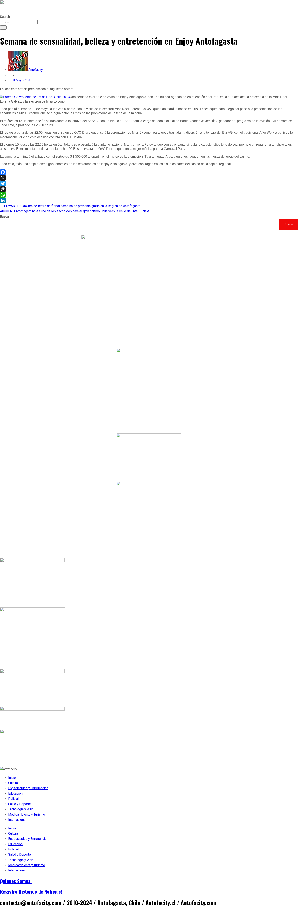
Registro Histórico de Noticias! (31, 891)
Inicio (12, 778)
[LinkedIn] (149, 200)
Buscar (5, 216)
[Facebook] (149, 172)
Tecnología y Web (20, 809)
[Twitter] (149, 183)
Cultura (13, 783)
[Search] (3, 27)
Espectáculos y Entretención (28, 788)
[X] (149, 178)
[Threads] (149, 189)
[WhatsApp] (149, 195)
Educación (15, 793)
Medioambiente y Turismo (26, 814)
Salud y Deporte (19, 804)
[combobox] (19, 22)
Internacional (17, 820)
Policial (13, 799)
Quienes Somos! (16, 880)
